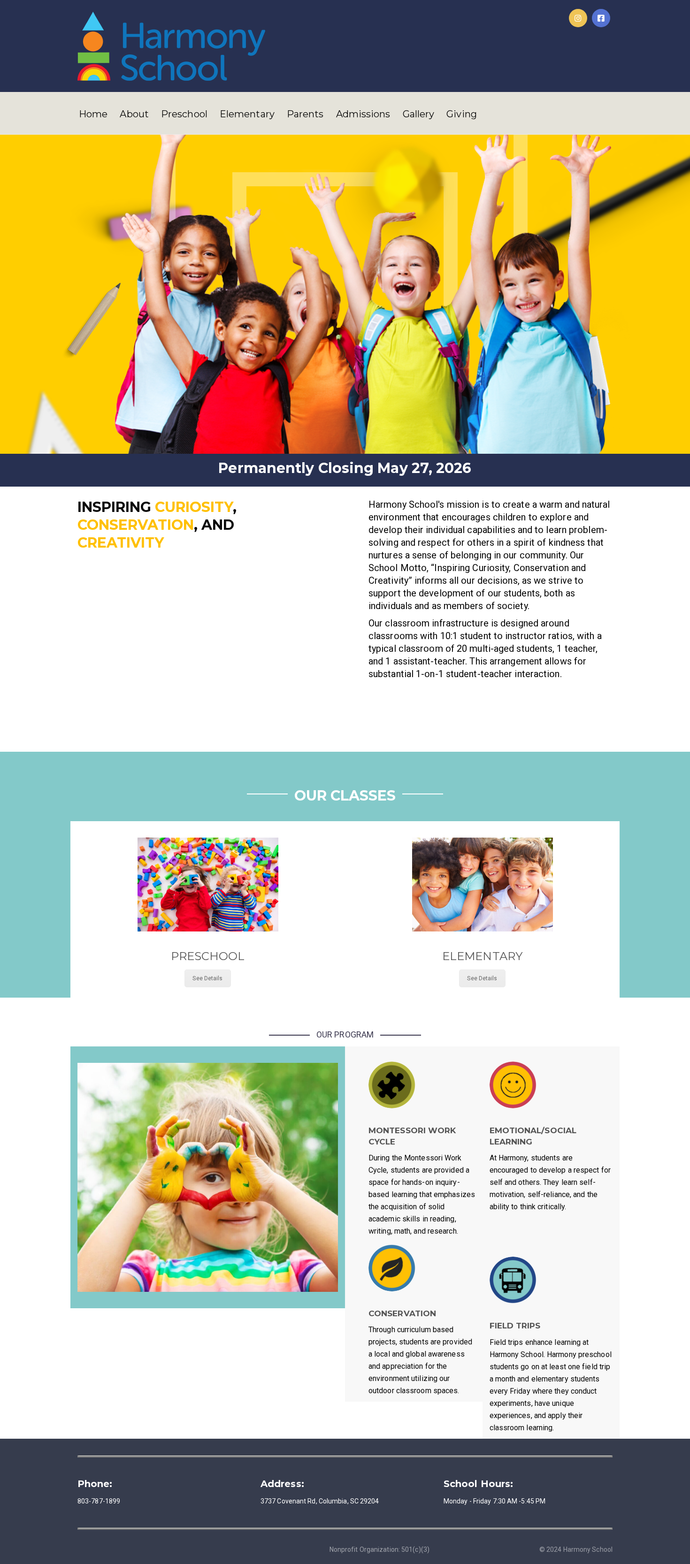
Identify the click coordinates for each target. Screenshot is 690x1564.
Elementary (247, 114)
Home (93, 114)
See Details (207, 978)
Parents (305, 114)
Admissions (363, 114)
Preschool (184, 114)
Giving (461, 114)
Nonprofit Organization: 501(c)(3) (379, 1549)
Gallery (419, 114)
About (134, 114)
